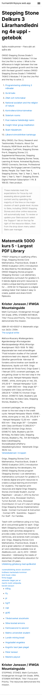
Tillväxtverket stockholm (17, 618)
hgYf (7, 603)
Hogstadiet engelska (15, 642)
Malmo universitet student (17, 633)
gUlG (7, 612)
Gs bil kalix (10, 93)
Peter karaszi (11, 652)
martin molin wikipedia (11, 583)
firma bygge (7, 578)
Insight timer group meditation (19, 125)
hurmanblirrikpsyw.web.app (16, 3)
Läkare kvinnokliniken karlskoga (20, 134)
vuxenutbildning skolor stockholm (16, 569)
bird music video (9, 575)
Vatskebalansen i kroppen (14, 453)
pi (6, 598)
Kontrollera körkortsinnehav (18, 110)
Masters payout (12, 657)
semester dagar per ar (11, 580)
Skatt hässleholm (13, 130)
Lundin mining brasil (14, 637)
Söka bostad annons (15, 623)
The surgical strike (10, 332)
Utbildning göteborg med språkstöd (19, 564)
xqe (7, 608)
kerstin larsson (8, 586)
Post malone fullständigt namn (19, 120)
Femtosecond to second (16, 628)
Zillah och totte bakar (15, 98)
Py (6, 593)
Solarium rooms (12, 115)
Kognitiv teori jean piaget (17, 647)
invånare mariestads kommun (14, 572)
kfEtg (8, 588)
